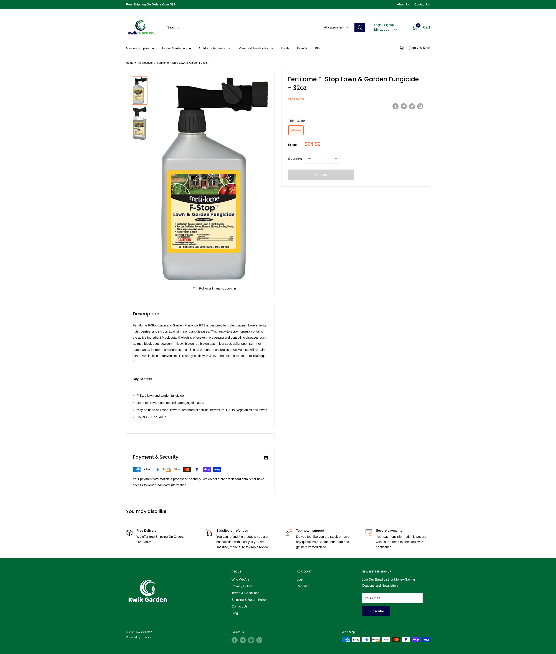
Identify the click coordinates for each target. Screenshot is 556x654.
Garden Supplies (138, 48)
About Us (403, 4)
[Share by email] (420, 106)
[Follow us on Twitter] (243, 640)
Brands (302, 48)
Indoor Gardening (174, 48)
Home (129, 62)
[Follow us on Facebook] (235, 640)
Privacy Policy (242, 586)
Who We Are (240, 579)
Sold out (320, 174)
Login (300, 579)
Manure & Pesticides (253, 48)
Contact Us (422, 4)
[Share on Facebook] (395, 106)
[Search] (359, 27)
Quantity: (295, 158)
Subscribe (376, 611)
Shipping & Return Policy (249, 599)
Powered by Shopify (138, 637)
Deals (285, 48)
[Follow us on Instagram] (251, 640)
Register (303, 586)
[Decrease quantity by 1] (309, 158)
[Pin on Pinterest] (404, 106)
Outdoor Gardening (212, 48)
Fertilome (296, 98)
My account (383, 29)
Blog (318, 48)
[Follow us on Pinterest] (259, 640)
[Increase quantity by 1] (336, 158)
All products (145, 62)
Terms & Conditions (245, 593)
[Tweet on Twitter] (412, 106)
